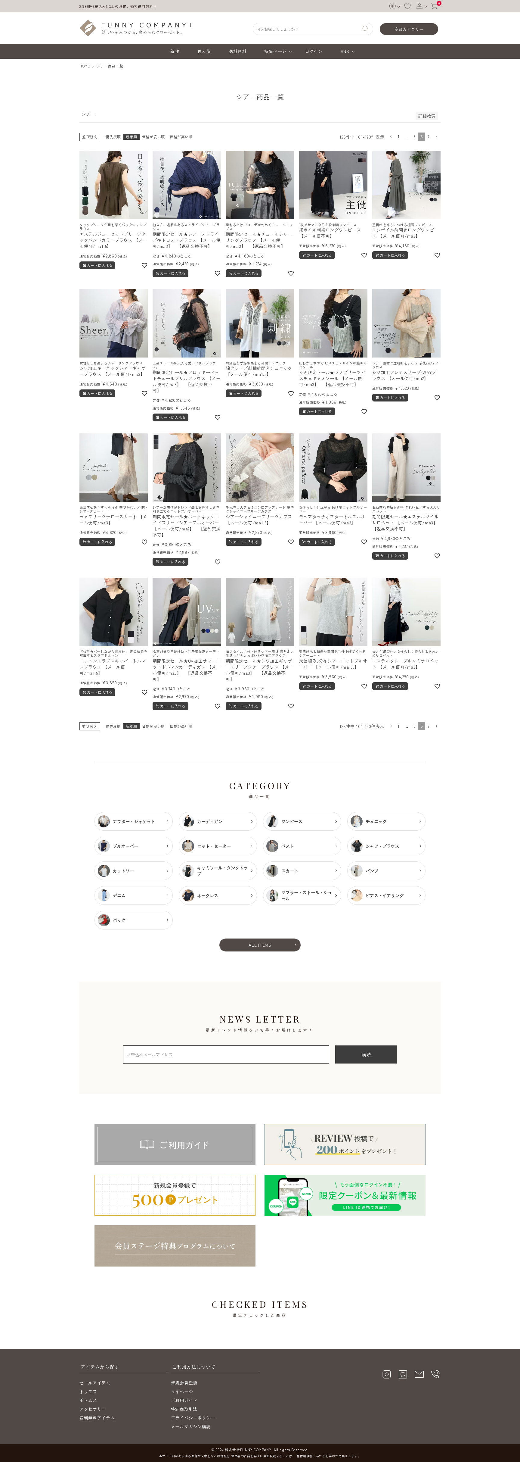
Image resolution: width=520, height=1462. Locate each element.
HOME (84, 65)
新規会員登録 (184, 1383)
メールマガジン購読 (191, 1426)
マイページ (182, 1392)
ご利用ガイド (184, 1400)
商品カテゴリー (409, 29)
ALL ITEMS (260, 945)
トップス (88, 1392)
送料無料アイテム (97, 1418)
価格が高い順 (181, 136)
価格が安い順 (153, 136)
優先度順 (113, 136)
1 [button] (399, 136)
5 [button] (414, 136)
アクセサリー (92, 1409)
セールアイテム (94, 1383)
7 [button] (429, 136)
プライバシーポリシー (193, 1418)
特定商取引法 (184, 1409)
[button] (391, 137)
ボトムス (88, 1400)
